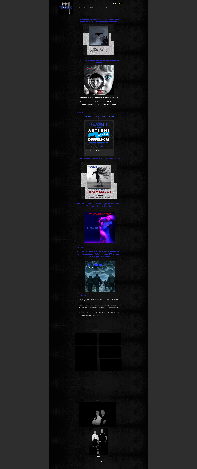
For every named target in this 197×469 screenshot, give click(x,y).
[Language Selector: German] (121, 3)
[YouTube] (115, 3)
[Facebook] (110, 3)
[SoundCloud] (113, 3)
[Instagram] (111, 3)
